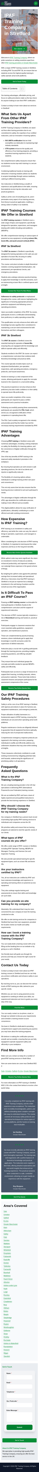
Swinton (6, 1240)
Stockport (7, 1247)
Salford (14, 1071)
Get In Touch (19, 1440)
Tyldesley (7, 1266)
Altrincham (7, 1231)
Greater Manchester (31, 1071)
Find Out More (19, 1007)
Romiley (7, 1295)
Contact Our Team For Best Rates (19, 291)
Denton (6, 1263)
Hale (5, 1237)
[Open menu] (36, 3)
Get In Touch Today (19, 81)
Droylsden (7, 1253)
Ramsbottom (8, 1346)
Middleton (7, 1276)
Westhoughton (9, 1327)
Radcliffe (7, 1260)
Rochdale (7, 1340)
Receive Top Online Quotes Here (19, 688)
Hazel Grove (8, 1279)
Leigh (6, 1292)
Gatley (6, 1234)
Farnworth (7, 1269)
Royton (6, 1324)
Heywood (7, 1321)
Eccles (20, 1071)
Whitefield (7, 1250)
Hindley (6, 1337)
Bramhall (7, 1272)
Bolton (6, 1311)
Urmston (8, 1071)
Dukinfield (7, 1298)
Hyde (5, 1289)
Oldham (6, 1308)
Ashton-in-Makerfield (11, 1343)
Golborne (7, 1330)
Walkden (7, 1243)
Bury (5, 1305)
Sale (2, 1071)
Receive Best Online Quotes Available (19, 552)
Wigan (6, 1353)
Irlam (5, 1227)
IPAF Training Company (18, 57)
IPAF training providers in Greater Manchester (21, 63)
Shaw (6, 1334)
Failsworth (7, 1256)
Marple (6, 1314)
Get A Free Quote (19, 1197)
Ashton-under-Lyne (10, 1285)
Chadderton (8, 1301)
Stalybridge (8, 1318)
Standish (7, 1356)
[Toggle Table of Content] (20, 89)
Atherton (7, 1282)
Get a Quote (18, 49)
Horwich (7, 1350)
